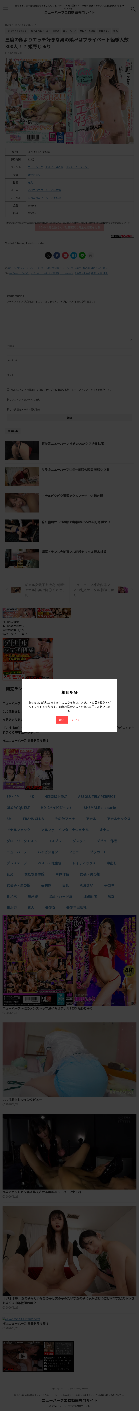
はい (61, 720)
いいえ (76, 720)
